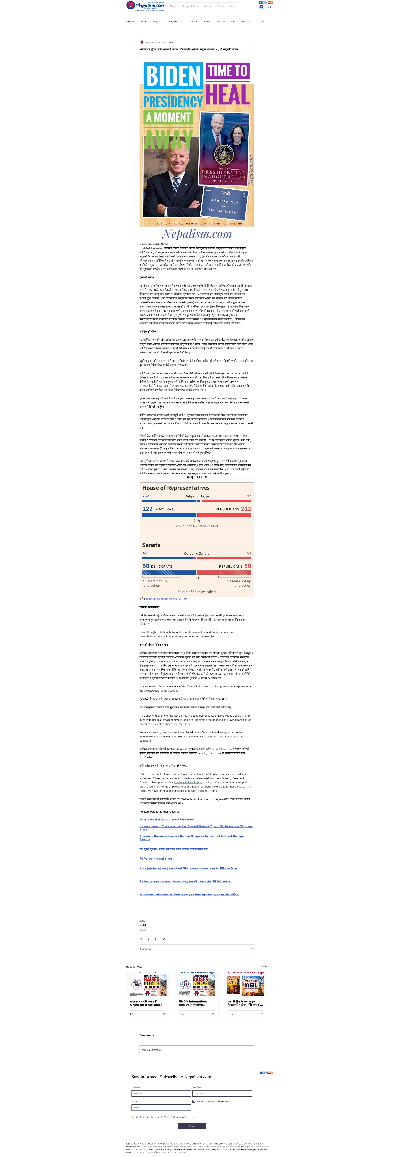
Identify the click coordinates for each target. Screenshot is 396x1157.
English (156, 21)
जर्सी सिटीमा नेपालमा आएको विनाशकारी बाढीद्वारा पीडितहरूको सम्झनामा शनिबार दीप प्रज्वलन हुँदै (245, 1003)
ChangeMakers (174, 21)
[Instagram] (266, 2)
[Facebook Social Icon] (260, 2)
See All (264, 966)
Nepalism (192, 21)
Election (221, 21)
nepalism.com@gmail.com (154, 1152)
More (244, 21)
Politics (207, 21)
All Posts (130, 21)
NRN (233, 21)
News (144, 21)
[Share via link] (163, 939)
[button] (263, 21)
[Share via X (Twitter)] (148, 939)
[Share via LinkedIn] (156, 939)
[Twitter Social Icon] (263, 2)
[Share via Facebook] (141, 939)
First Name (136, 1087)
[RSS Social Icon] (271, 2)
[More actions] (252, 42)
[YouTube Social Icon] (269, 2)
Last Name (197, 1087)
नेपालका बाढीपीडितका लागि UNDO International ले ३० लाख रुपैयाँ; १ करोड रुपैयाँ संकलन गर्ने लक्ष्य (146, 1003)
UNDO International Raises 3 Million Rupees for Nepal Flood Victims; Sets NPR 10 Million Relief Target (196, 1003)
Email (134, 1101)
